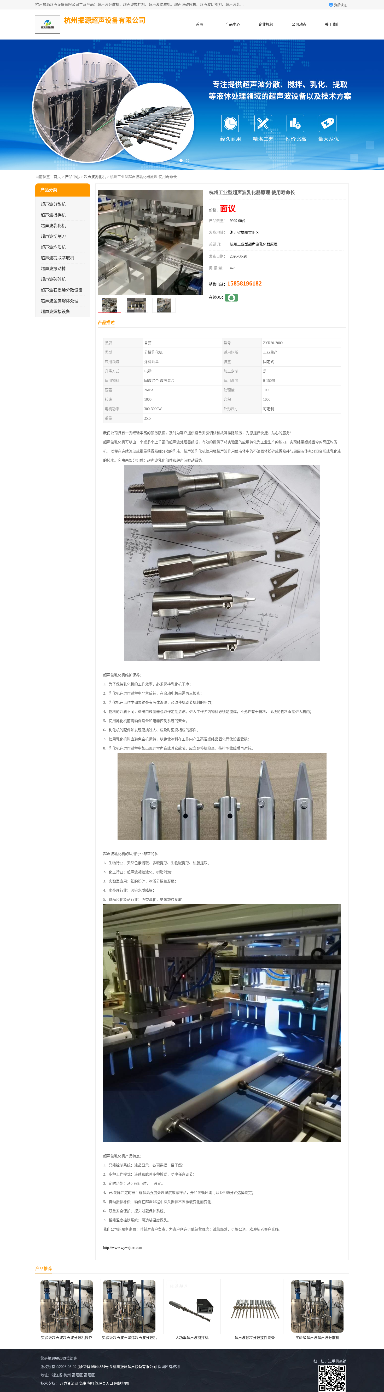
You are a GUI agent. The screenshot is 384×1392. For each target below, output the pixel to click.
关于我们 (332, 24)
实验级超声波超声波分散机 (253, 1338)
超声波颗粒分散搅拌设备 (190, 1338)
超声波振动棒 (53, 268)
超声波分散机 (53, 204)
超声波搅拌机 (53, 215)
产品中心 (232, 24)
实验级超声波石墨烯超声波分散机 (64, 1338)
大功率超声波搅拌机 (127, 1338)
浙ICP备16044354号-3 (94, 1367)
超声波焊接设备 (55, 311)
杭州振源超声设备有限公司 (135, 1367)
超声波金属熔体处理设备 (64, 301)
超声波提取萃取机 (57, 258)
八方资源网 (69, 1383)
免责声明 (86, 1383)
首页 (199, 24)
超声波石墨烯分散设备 (62, 290)
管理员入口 (104, 1383)
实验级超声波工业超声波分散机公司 (316, 1338)
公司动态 (299, 24)
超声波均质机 (53, 247)
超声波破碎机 (53, 279)
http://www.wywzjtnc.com (122, 1248)
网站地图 (121, 1383)
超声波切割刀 (53, 236)
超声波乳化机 (95, 177)
